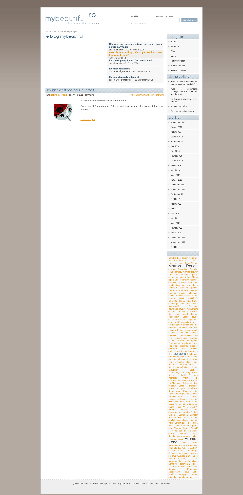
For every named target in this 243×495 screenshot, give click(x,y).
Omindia (194, 269)
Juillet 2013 (176, 165)
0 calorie (172, 311)
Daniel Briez (192, 456)
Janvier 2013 (176, 180)
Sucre (171, 367)
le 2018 (135, 55)
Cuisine (171, 451)
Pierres (180, 451)
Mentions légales (162, 483)
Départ (194, 458)
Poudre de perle (176, 365)
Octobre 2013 (177, 161)
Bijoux (185, 404)
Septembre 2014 (178, 141)
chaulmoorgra (191, 451)
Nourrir (194, 272)
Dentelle (194, 394)
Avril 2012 (175, 218)
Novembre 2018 (178, 122)
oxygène (194, 420)
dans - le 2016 (130, 62)
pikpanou (184, 346)
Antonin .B (190, 378)
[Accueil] (72, 18)
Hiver (181, 330)
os (184, 425)
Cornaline (172, 464)
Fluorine (172, 343)
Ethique (182, 282)
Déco (173, 51)
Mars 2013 (175, 175)
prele (180, 453)
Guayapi (183, 474)
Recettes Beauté (178, 66)
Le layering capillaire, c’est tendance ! (184, 100)
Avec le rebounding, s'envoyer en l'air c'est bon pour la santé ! (184, 91)
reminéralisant (191, 461)
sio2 (196, 330)
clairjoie (194, 383)
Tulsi (189, 359)
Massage (188, 330)
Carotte (186, 272)
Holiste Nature (191, 296)
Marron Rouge (183, 266)
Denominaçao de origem (180, 372)
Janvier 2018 (176, 127)
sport (170, 428)
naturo (186, 453)
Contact (144, 483)
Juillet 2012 (176, 204)
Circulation (173, 370)
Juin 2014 (175, 146)
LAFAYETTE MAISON (188, 448)
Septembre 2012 (178, 194)
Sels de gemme (189, 288)
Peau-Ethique (191, 263)
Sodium (194, 412)
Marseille (193, 386)
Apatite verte (188, 322)
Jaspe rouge (190, 317)
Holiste (171, 354)
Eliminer (182, 386)
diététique (172, 288)
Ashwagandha (175, 461)
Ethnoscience (181, 338)
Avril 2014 (175, 151)
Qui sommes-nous (81, 483)
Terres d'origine (176, 388)
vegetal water (183, 420)
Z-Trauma (179, 362)
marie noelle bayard (187, 314)
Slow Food (192, 362)
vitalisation (181, 298)
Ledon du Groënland (179, 274)
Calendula (182, 269)
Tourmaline (184, 280)
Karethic (172, 258)
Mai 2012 (175, 213)
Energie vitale (185, 335)
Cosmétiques (174, 380)
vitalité (191, 298)
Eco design (182, 258)
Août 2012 (175, 199)
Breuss (171, 469)
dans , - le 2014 (129, 70)
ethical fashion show (183, 433)
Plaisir (184, 348)
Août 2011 (175, 247)
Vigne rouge (186, 357)
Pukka (195, 423)
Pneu (178, 343)
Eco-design (192, 469)
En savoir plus (88, 119)
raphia (171, 280)
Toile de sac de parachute (183, 431)
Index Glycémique (176, 423)
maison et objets (190, 285)
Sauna (186, 428)
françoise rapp (175, 263)
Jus (176, 280)
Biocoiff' (194, 428)
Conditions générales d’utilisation (124, 483)
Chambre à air (182, 260)
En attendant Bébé (179, 106)
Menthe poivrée (182, 394)
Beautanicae (174, 436)
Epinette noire (190, 391)
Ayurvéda (181, 456)
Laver (171, 394)
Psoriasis (172, 378)
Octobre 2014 (177, 137)
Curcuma (172, 319)
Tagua (186, 472)
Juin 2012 (175, 209)
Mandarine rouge (186, 477)
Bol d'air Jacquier (182, 301)
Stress (195, 277)
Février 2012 (176, 228)
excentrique (173, 303)
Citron (195, 367)
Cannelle (185, 325)
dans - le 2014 (131, 78)
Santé (195, 301)
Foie (189, 423)
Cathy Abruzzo (176, 341)
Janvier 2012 (176, 233)
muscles (194, 453)
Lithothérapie (174, 472)
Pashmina (183, 464)
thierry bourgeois (189, 351)
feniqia (185, 343)
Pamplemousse (175, 396)
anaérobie (193, 388)
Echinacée (193, 293)
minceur (172, 386)
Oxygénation (183, 367)
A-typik (194, 365)
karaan (171, 298)
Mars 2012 (175, 223)
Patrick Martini (175, 425)
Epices (178, 404)
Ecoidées (193, 464)
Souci (195, 260)
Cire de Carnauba (178, 415)
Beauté (174, 42)
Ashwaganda (174, 445)
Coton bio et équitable (178, 333)
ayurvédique (179, 359)
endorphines (174, 351)
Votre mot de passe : (165, 16)
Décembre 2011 (178, 237)
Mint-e (180, 439)
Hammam (179, 277)
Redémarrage (174, 391)
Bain (195, 466)
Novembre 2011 (178, 242)
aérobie (171, 269)
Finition (194, 348)
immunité (172, 296)
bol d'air (172, 456)
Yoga (183, 436)
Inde (182, 402)
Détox (180, 322)
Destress (194, 370)
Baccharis (193, 375)
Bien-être (175, 46)
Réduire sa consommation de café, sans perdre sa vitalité (184, 82)
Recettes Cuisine (178, 70)
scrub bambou (175, 272)
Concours (172, 453)
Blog (151, 483)
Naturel (187, 277)
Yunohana (183, 290)
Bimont (187, 365)
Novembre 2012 (178, 189)
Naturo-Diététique (179, 61)
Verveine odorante (188, 327)
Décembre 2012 (178, 185)
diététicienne (186, 466)
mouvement (192, 309)
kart (196, 372)
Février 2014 (176, 156)
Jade (187, 402)
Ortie (188, 354)
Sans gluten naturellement (182, 111)
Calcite (181, 319)
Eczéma (172, 417)
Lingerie (172, 439)
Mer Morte (190, 443)
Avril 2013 (175, 170)
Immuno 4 (173, 330)
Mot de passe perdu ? (139, 23)
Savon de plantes (189, 303)
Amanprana (192, 425)
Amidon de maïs (176, 458)
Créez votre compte (99, 483)
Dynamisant (173, 466)
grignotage (173, 477)
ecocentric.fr (186, 380)
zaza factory (192, 436)
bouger (194, 474)
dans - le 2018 (135, 47)
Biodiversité (173, 306)
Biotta (180, 296)
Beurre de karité (177, 375)
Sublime (182, 311)
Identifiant (135, 16)
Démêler (194, 415)
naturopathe (192, 341)
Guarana (194, 338)
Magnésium (173, 317)
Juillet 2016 (176, 132)
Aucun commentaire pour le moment (147, 95)
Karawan (180, 353)
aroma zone (187, 445)
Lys (188, 458)
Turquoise (173, 290)
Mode (173, 56)
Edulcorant (183, 417)
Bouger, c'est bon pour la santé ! (70, 90)
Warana (178, 428)
